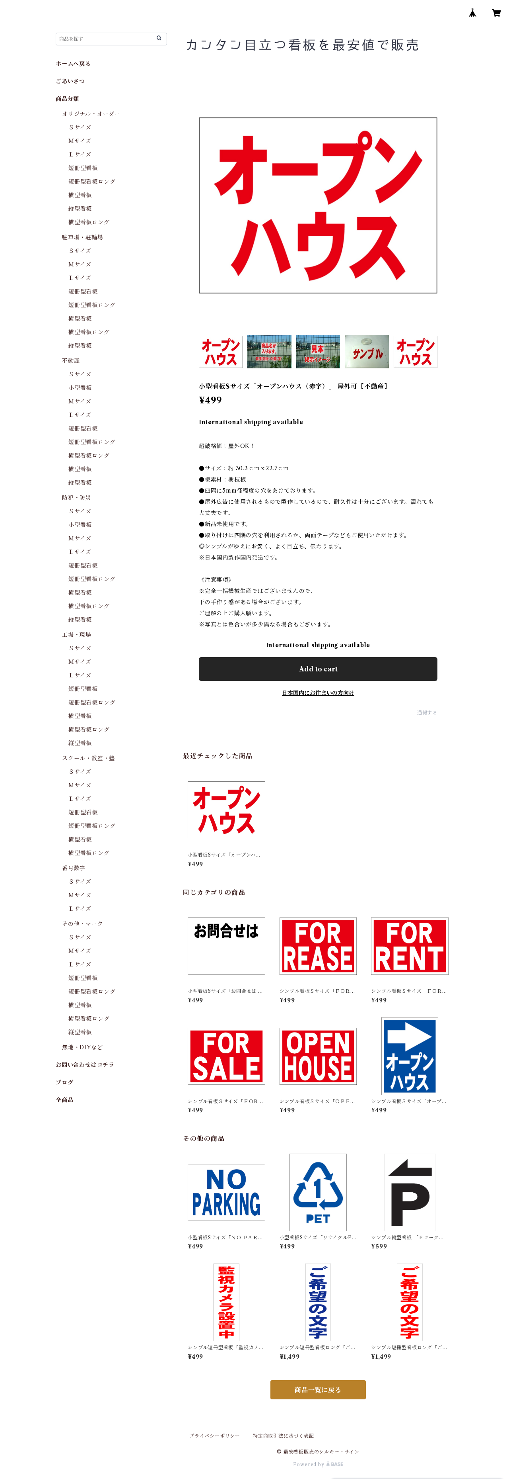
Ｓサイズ (79, 127)
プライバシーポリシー (214, 1436)
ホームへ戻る (73, 63)
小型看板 (80, 387)
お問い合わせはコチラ (85, 1064)
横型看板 (80, 195)
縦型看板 (80, 208)
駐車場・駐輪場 (82, 237)
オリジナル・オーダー (91, 113)
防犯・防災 (76, 497)
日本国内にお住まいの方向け (318, 692)
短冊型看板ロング (91, 181)
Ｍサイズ (79, 141)
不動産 (71, 360)
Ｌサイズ (79, 154)
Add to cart (318, 669)
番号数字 (73, 868)
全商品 (64, 1099)
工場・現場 (76, 634)
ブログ (64, 1082)
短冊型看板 (83, 168)
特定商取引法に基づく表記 (283, 1436)
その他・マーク (82, 923)
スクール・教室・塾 (88, 758)
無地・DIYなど (82, 1047)
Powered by (309, 1464)
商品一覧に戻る (318, 1390)
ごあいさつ (70, 81)
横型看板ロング (89, 222)
